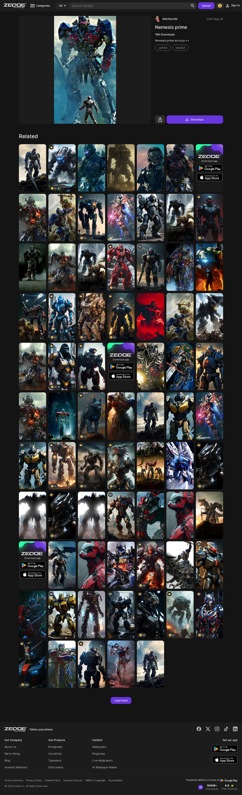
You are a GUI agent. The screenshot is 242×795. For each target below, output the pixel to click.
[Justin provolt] (209, 565)
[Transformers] (91, 168)
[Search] (192, 5)
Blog (7, 760)
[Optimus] (32, 168)
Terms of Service (14, 780)
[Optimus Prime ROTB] (150, 515)
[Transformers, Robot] (32, 465)
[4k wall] (209, 416)
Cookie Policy (52, 780)
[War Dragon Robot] (150, 267)
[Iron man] (91, 565)
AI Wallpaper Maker (104, 767)
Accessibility (116, 780)
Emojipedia (55, 746)
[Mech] (91, 614)
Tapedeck (54, 760)
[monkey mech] (150, 217)
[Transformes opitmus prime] (180, 366)
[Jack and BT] (209, 267)
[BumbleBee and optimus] (32, 316)
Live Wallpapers (102, 760)
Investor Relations (16, 767)
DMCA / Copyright (95, 780)
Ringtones (98, 753)
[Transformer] (180, 168)
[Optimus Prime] (32, 217)
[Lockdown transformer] (32, 267)
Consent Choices (73, 780)
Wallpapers (99, 746)
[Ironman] (180, 515)
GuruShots (55, 753)
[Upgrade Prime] (209, 316)
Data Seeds (55, 767)
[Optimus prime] (180, 267)
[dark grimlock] (62, 614)
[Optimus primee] (32, 614)
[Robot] (150, 316)
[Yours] (121, 168)
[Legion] (209, 366)
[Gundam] (180, 465)
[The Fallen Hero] (32, 366)
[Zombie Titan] (121, 515)
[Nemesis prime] (121, 416)
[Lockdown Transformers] (150, 168)
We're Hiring (12, 753)
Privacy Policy (34, 780)
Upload (206, 5)
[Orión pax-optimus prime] (62, 416)
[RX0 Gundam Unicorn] (121, 217)
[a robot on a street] (121, 614)
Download (197, 119)
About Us (10, 746)
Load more (121, 700)
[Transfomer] (62, 217)
